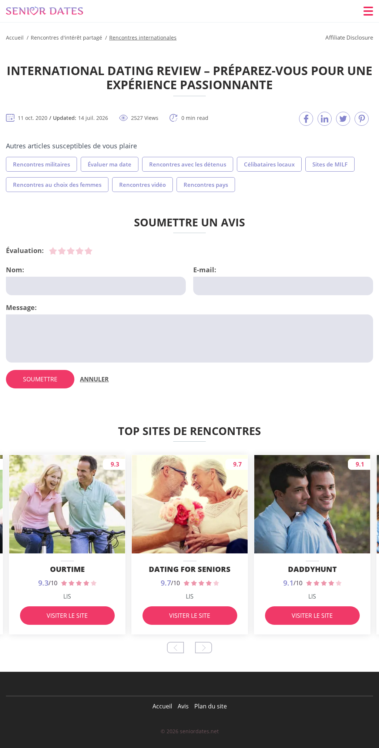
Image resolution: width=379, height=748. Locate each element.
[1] (53, 251)
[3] (71, 251)
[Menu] (368, 11)
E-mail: (204, 269)
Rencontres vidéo (142, 184)
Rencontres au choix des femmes (57, 184)
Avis (183, 706)
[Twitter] (343, 119)
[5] (88, 251)
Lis (67, 596)
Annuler (94, 379)
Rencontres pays (206, 184)
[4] (80, 251)
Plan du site (210, 706)
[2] (62, 251)
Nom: (15, 269)
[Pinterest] (362, 119)
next (203, 647)
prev (175, 647)
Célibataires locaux (269, 164)
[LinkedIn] (325, 119)
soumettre (40, 379)
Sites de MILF (330, 164)
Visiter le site (67, 615)
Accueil (162, 706)
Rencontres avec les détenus (187, 164)
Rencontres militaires (41, 164)
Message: (21, 307)
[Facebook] (306, 119)
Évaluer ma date (109, 164)
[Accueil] (50, 11)
